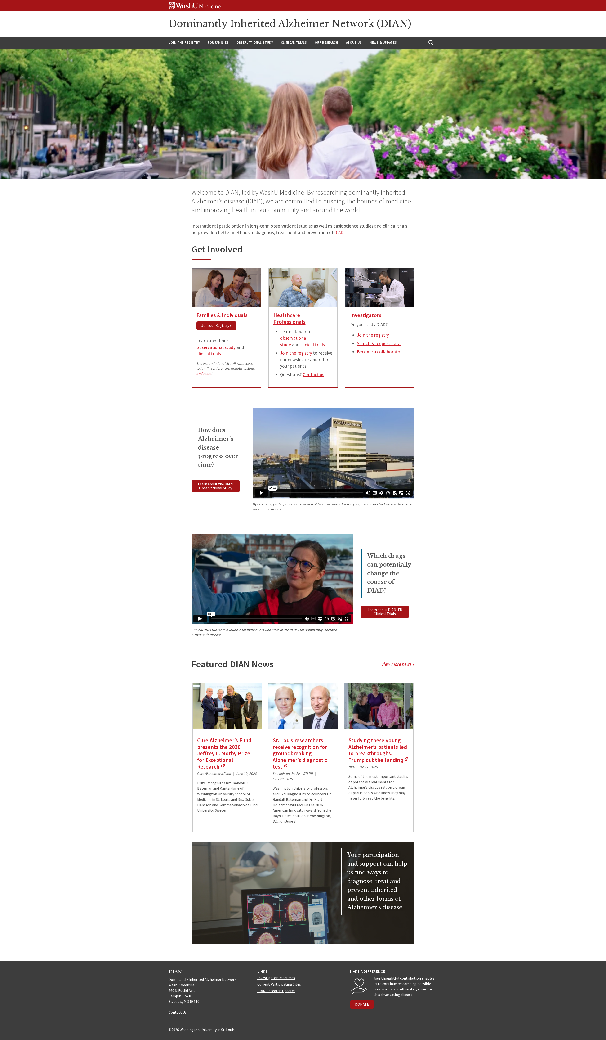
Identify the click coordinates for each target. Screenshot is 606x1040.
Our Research (326, 43)
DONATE (362, 1004)
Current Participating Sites (279, 984)
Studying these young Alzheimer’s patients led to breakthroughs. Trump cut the (378, 750)
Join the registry (296, 353)
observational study (216, 347)
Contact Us (178, 1012)
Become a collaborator (379, 352)
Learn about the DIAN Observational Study (215, 486)
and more (203, 373)
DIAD (338, 232)
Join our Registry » (216, 325)
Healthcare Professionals (289, 318)
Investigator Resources (276, 977)
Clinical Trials (294, 43)
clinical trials (208, 353)
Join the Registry (184, 43)
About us (354, 43)
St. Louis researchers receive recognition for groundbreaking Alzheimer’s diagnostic (300, 753)
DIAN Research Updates (276, 990)
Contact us (313, 374)
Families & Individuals (222, 315)
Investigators (365, 315)
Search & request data (379, 343)
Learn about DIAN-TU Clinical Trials (385, 611)
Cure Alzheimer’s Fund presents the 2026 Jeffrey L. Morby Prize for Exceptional (224, 753)
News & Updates (383, 43)
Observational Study (254, 43)
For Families (218, 43)
